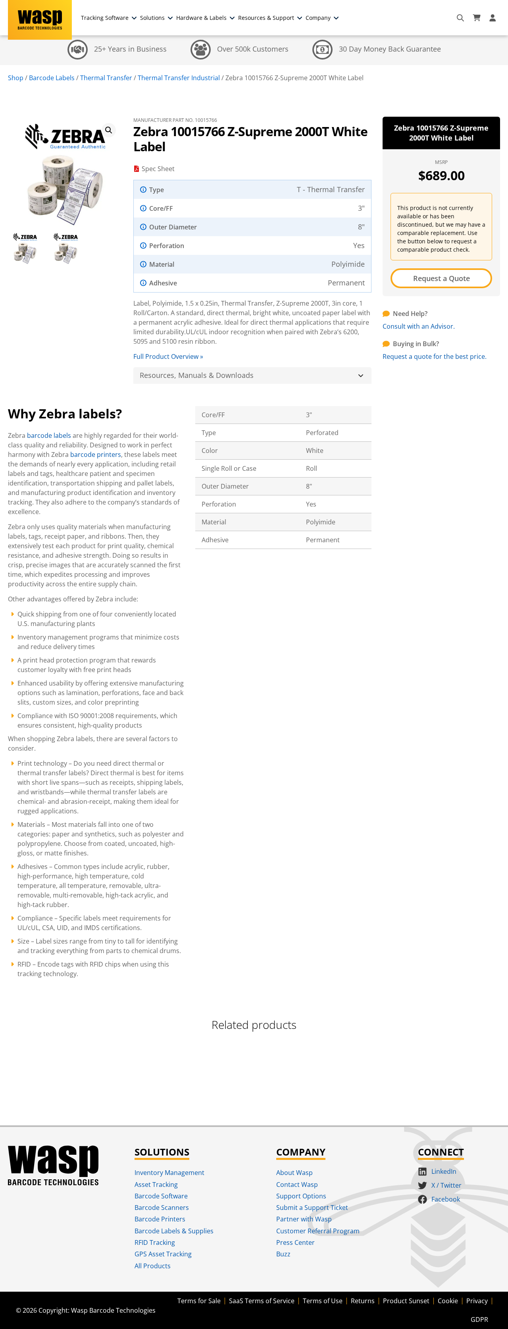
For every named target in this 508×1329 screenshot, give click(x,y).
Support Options (301, 1196)
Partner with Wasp (304, 1219)
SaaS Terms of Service (261, 1300)
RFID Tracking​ (155, 1242)
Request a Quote (441, 278)
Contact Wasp (297, 1184)
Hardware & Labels (201, 17)
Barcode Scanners (162, 1207)
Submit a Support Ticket (312, 1207)
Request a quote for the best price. (435, 356)
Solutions (152, 17)
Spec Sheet (158, 168)
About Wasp (294, 1172)
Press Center (295, 1242)
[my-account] (493, 18)
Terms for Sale (199, 1300)
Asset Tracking (156, 1184)
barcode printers (95, 454)
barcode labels (49, 435)
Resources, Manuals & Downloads (197, 375)
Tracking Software (105, 17)
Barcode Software (161, 1196)
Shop (15, 77)
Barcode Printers (160, 1219)
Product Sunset (406, 1300)
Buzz (283, 1254)
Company (318, 17)
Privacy (477, 1300)
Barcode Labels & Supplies (174, 1231)
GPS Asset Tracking (163, 1254)
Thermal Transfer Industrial (179, 77)
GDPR (479, 1319)
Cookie (448, 1300)
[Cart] (476, 18)
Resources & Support (266, 17)
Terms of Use (323, 1300)
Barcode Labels (52, 77)
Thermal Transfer (106, 77)
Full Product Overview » (168, 356)
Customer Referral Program (318, 1231)
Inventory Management (169, 1172)
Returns (363, 1300)
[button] (109, 130)
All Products (153, 1266)
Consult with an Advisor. (419, 326)
